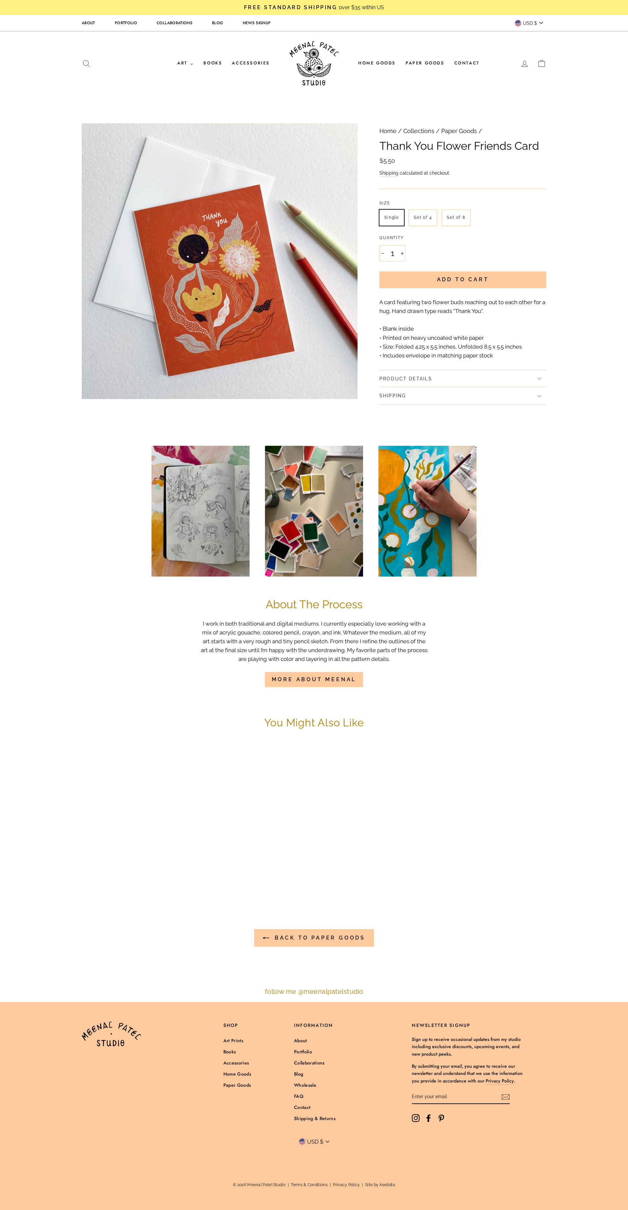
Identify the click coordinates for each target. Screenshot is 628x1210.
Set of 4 (423, 217)
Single (391, 217)
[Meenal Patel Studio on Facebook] (428, 1118)
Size (384, 203)
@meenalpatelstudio (330, 991)
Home (387, 131)
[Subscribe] (505, 1096)
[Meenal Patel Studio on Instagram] (416, 1118)
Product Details (405, 378)
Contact (467, 63)
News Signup (257, 23)
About (88, 23)
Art (183, 63)
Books (212, 63)
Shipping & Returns (315, 1118)
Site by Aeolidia (380, 1185)
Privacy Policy (500, 1081)
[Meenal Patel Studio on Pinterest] (441, 1118)
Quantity (391, 237)
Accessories (251, 63)
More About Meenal (314, 679)
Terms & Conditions (309, 1185)
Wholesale (305, 1085)
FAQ (298, 1096)
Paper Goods (425, 63)
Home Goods (377, 63)
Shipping (388, 173)
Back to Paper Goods (318, 938)
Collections (418, 131)
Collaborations (174, 23)
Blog (217, 23)
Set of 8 (456, 217)
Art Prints (233, 1040)
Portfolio (126, 23)
